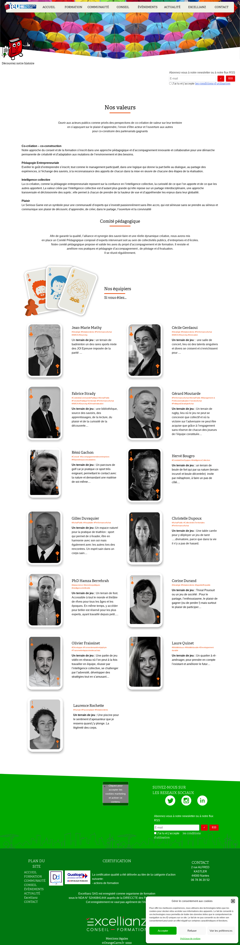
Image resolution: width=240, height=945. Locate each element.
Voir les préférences (221, 930)
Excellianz (197, 7)
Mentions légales (117, 938)
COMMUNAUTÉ (98, 7)
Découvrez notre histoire (18, 63)
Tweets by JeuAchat (115, 794)
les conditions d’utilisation (212, 83)
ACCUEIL (49, 7)
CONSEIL (123, 7)
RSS (230, 78)
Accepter (163, 930)
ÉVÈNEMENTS (147, 7)
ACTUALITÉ (172, 7)
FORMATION (73, 7)
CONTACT (222, 7)
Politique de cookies (190, 938)
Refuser (192, 930)
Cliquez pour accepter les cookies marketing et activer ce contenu (115, 793)
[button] (233, 901)
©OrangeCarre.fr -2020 (117, 943)
